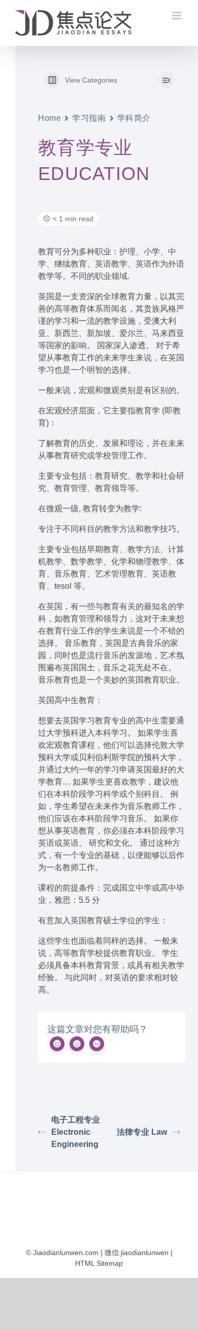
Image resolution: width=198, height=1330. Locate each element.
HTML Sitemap (99, 1263)
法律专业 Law (142, 1132)
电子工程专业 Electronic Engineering (75, 1132)
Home (49, 118)
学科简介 (134, 118)
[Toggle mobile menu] (177, 15)
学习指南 (89, 118)
